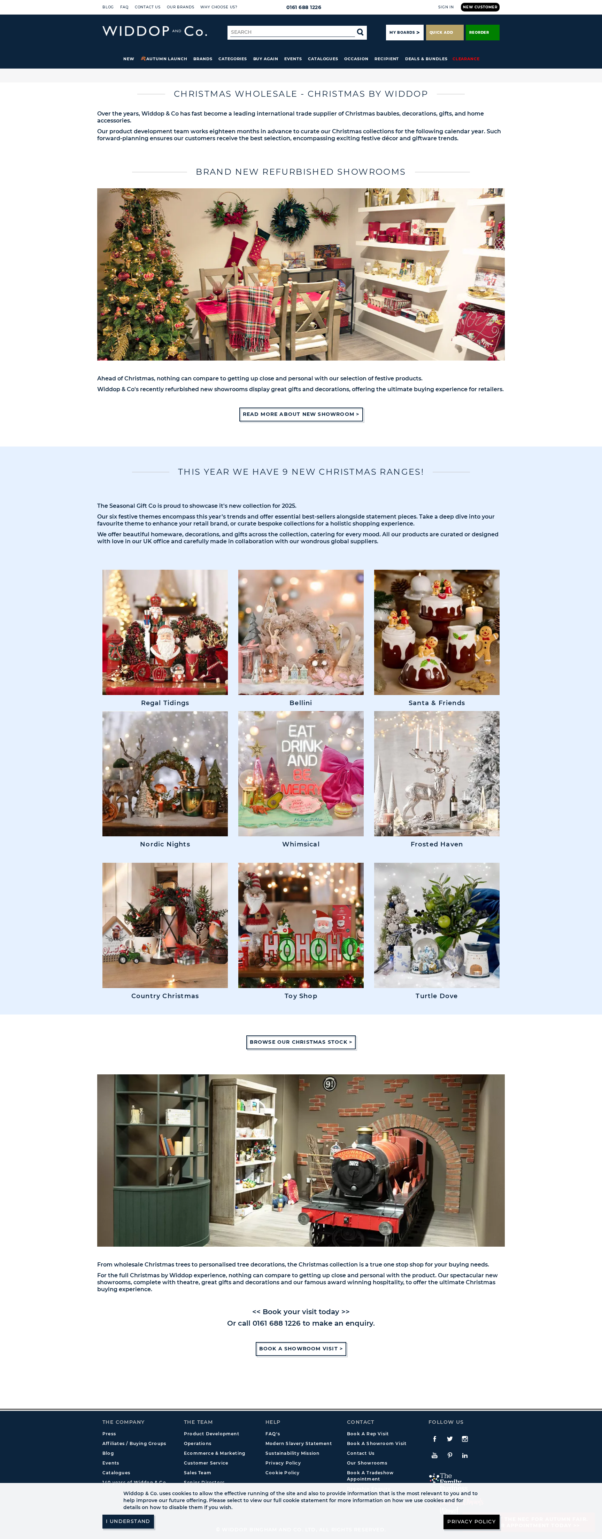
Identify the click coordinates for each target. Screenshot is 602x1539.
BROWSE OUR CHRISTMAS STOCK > (301, 1042)
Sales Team (197, 1472)
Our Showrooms (367, 1463)
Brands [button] (203, 58)
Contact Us (148, 7)
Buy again (265, 58)
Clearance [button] (466, 58)
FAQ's (272, 1433)
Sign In (446, 7)
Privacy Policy (283, 1463)
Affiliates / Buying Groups (134, 1443)
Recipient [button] (387, 58)
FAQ (124, 7)
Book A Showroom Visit (377, 1443)
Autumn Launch (166, 58)
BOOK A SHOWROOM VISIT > (301, 1348)
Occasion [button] (356, 58)
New (128, 58)
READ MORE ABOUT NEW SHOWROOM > (301, 414)
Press (109, 1433)
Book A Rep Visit (368, 1433)
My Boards (402, 32)
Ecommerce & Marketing (214, 1453)
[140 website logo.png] (154, 31)
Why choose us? (219, 7)
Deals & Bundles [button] (426, 58)
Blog (108, 7)
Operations (197, 1443)
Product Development (211, 1433)
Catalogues (323, 58)
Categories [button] (232, 58)
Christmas (347, 131)
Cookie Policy (282, 1472)
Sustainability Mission (292, 1453)
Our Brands (180, 7)
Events (293, 58)
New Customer (480, 7)
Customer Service (206, 1463)
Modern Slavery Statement (298, 1443)
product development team (149, 131)
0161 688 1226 (304, 7)
